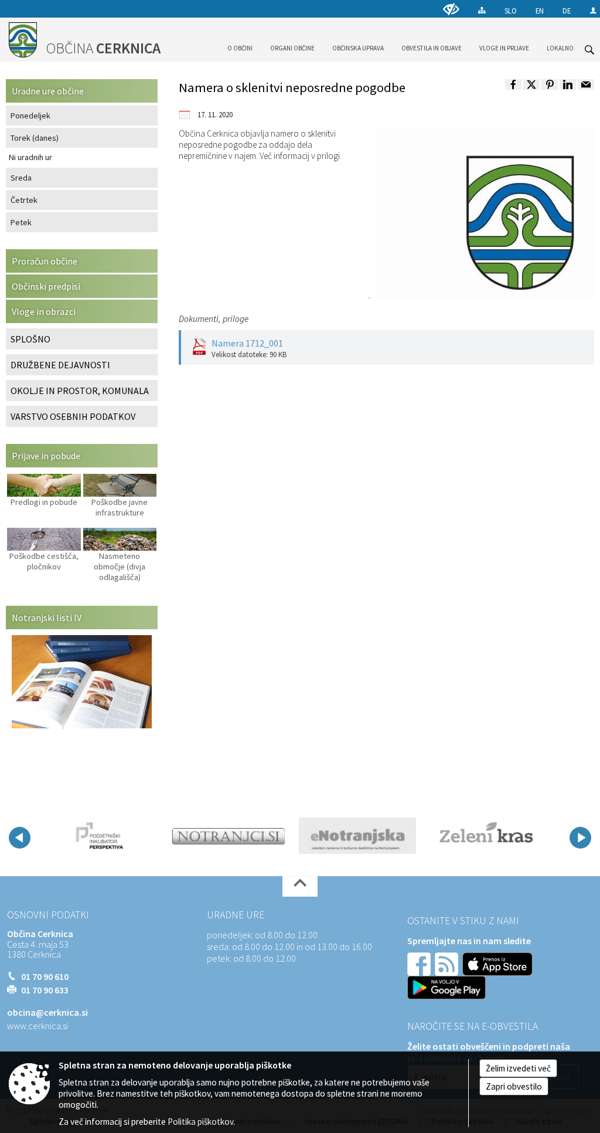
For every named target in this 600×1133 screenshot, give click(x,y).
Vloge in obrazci (44, 311)
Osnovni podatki (48, 914)
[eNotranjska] (357, 835)
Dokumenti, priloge (213, 318)
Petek (21, 222)
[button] (19, 838)
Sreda (21, 177)
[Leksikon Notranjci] (228, 835)
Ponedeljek (30, 115)
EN (540, 10)
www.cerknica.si (37, 1026)
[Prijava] (593, 10)
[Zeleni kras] (486, 835)
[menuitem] (240, 38)
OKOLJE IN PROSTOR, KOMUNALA (80, 390)
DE (566, 10)
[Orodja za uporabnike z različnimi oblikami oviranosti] (451, 9)
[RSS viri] (448, 963)
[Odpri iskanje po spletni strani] (589, 50)
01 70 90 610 (45, 976)
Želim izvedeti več (518, 1068)
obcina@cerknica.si (47, 1012)
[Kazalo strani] (482, 10)
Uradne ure (235, 914)
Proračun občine (44, 261)
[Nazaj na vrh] (300, 886)
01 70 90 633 (45, 990)
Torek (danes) (35, 138)
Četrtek (24, 200)
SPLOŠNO (30, 339)
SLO (510, 10)
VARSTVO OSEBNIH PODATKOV (73, 416)
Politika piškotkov (200, 1121)
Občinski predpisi (46, 286)
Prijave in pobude (46, 456)
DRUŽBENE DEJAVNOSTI (60, 365)
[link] (513, 84)
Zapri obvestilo (514, 1086)
